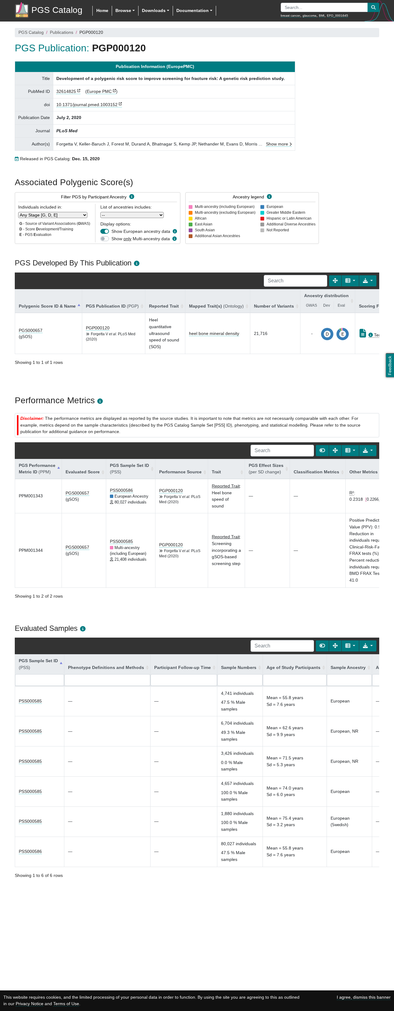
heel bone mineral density (214, 333)
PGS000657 (30, 330)
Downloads (154, 10)
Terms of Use (66, 1003)
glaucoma (309, 15)
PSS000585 (121, 541)
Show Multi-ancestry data (140, 238)
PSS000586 (121, 490)
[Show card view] (322, 450)
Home (102, 10)
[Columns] (350, 281)
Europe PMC (99, 91)
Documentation (192, 10)
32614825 (66, 91)
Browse (123, 10)
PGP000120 (98, 327)
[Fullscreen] (335, 281)
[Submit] (373, 7)
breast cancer (290, 15)
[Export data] (368, 281)
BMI (321, 15)
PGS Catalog (31, 32)
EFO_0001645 (337, 15)
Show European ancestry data (140, 231)
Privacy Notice (29, 1003)
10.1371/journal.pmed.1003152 (87, 104)
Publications (61, 32)
